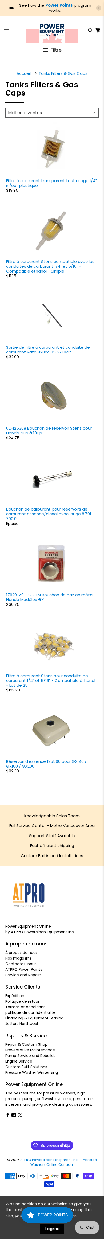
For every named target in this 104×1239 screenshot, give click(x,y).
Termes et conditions (25, 1007)
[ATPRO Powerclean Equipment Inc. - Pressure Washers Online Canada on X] (20, 1116)
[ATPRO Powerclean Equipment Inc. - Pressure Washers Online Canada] (52, 30)
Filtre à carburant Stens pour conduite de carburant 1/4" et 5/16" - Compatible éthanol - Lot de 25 (50, 680)
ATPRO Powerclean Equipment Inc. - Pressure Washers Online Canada (58, 1162)
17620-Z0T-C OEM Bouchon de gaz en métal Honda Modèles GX (49, 597)
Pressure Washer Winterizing (31, 1072)
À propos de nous (21, 952)
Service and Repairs (23, 975)
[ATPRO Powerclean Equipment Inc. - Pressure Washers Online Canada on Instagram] (13, 1116)
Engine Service (18, 1061)
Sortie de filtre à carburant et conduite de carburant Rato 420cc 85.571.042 (48, 349)
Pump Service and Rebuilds (30, 1055)
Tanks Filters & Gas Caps (63, 73)
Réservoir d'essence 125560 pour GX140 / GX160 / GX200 (46, 764)
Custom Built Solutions (26, 1066)
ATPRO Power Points (23, 969)
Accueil (24, 73)
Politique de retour (22, 1001)
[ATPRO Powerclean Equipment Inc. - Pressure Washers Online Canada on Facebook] (7, 1116)
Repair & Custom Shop (26, 1044)
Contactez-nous (21, 963)
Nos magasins (18, 958)
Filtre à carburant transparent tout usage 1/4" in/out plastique (51, 183)
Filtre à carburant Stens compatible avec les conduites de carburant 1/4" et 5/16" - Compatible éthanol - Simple (50, 266)
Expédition (14, 995)
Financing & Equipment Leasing (34, 1018)
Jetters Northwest (21, 1023)
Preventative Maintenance (30, 1050)
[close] (98, 8)
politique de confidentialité (30, 1012)
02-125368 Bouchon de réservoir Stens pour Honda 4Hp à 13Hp (49, 430)
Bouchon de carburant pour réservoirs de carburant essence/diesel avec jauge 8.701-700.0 (49, 513)
